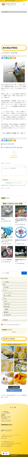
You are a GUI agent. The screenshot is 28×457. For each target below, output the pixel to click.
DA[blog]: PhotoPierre (6, 421)
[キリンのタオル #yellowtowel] (7, 365)
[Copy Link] (13, 58)
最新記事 (5, 320)
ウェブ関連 (6, 282)
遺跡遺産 (6, 312)
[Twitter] (4, 58)
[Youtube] (15, 407)
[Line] (9, 58)
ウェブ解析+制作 (4, 411)
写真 (4, 284)
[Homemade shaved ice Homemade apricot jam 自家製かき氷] (7, 378)
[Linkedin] (6, 58)
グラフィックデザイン (6, 419)
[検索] (24, 273)
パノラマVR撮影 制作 (5, 413)
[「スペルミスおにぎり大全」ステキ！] (7, 232)
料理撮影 (3, 415)
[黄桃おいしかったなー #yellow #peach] (20, 352)
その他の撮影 (4, 418)
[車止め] (7, 211)
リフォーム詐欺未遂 (6, 259)
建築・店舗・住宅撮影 (6, 417)
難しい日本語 (7, 295)
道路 (18, 147)
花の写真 (6, 287)
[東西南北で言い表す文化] (21, 232)
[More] (15, 58)
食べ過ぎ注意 (7, 315)
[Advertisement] (14, 29)
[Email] (11, 58)
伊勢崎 (7, 147)
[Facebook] (2, 58)
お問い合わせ (4, 438)
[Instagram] (13, 407)
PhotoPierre (7, 304)
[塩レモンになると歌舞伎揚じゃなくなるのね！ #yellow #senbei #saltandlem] (20, 365)
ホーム (1, 0)
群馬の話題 (14, 52)
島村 (10, 147)
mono (5, 301)
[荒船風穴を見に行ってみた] (21, 252)
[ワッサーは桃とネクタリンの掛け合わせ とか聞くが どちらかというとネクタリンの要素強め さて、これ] (20, 378)
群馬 (13, 147)
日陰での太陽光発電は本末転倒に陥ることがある (21, 220)
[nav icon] (24, 4)
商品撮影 (3, 414)
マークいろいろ (8, 293)
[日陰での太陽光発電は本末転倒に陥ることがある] (21, 211)
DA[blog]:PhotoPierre (10, 0)
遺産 (21, 147)
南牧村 (6, 309)
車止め (3, 219)
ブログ (4, 298)
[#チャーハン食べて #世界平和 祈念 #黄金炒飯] (7, 352)
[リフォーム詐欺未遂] (7, 252)
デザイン (5, 290)
